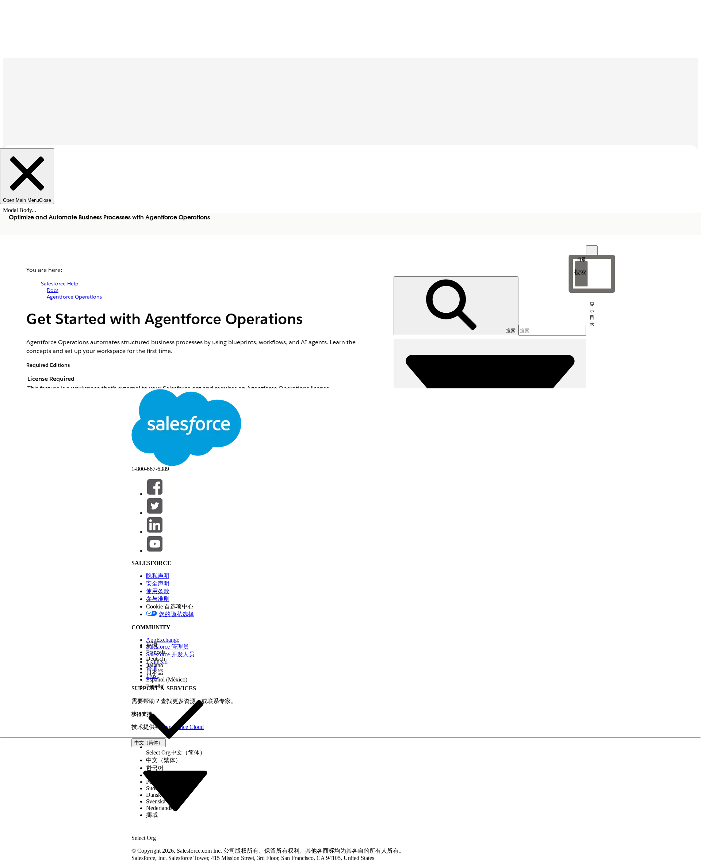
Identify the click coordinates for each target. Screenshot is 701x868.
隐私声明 (157, 576)
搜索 (580, 272)
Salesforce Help (59, 283)
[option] (176, 645)
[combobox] (175, 789)
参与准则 (157, 599)
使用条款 (157, 591)
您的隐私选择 (176, 614)
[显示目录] (592, 251)
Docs (52, 290)
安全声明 (157, 583)
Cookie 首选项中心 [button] (170, 606)
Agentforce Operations (74, 296)
